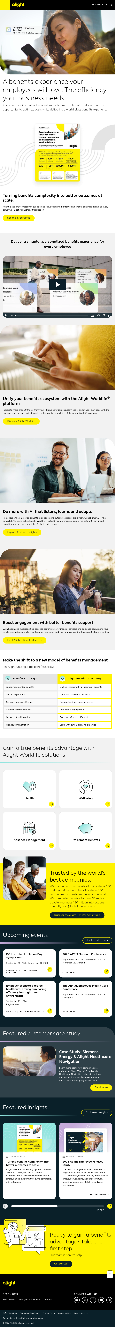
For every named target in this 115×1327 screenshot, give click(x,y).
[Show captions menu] (92, 315)
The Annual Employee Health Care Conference (85, 987)
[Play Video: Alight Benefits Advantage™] (57, 284)
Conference (13, 970)
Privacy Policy (49, 1313)
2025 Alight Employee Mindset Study (83, 1163)
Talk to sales (9, 1300)
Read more (101, 1087)
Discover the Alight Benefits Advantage (77, 915)
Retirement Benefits (86, 840)
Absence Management (29, 840)
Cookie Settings (81, 1313)
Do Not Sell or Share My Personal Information (23, 1318)
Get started (61, 1264)
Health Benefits (99, 1194)
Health (29, 798)
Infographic (17, 1157)
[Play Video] (5, 315)
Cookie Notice (64, 1313)
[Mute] (98, 315)
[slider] (52, 315)
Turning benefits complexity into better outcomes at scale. (27, 1163)
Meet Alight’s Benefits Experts (24, 640)
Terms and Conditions (29, 1313)
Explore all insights (97, 1112)
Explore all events (97, 940)
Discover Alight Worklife (21, 421)
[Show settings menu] (104, 315)
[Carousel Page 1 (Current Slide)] (34, 1206)
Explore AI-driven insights (22, 532)
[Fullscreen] (109, 315)
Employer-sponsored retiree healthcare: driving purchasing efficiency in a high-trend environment (26, 990)
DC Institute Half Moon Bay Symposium (24, 956)
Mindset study (75, 1157)
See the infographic (18, 218)
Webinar (11, 1012)
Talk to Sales (99, 5)
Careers (48, 1300)
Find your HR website (29, 1300)
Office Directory (10, 1313)
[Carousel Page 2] (81, 1206)
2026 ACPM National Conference (84, 954)
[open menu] (5, 5)
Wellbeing (86, 798)
